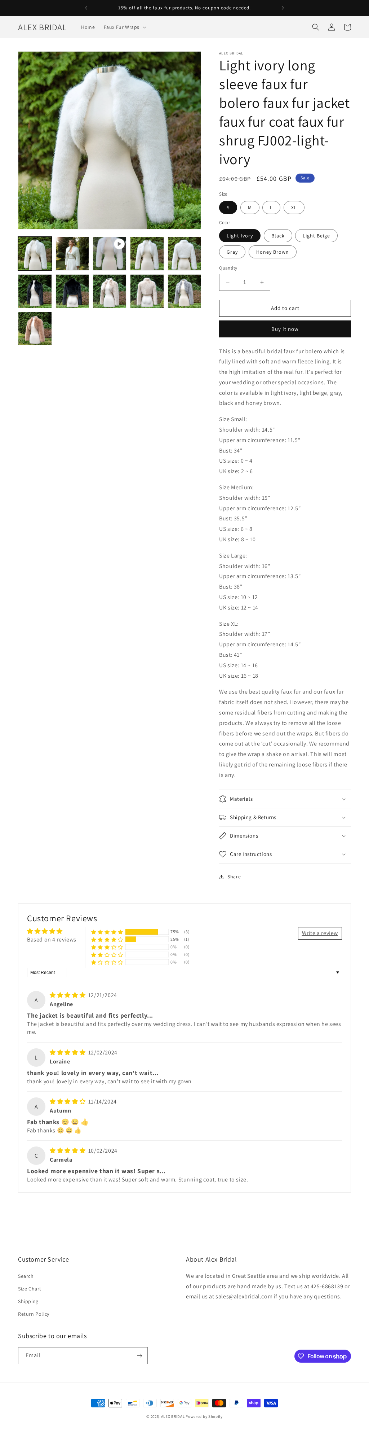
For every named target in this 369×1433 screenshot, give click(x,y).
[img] (68, 995)
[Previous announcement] (86, 8)
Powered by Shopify (204, 1416)
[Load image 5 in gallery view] (35, 291)
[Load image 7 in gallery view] (109, 291)
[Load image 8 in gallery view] (147, 291)
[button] (124, 27)
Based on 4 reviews (51, 939)
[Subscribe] (139, 1355)
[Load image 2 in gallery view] (72, 254)
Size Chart (29, 1288)
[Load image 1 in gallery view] (35, 254)
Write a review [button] (320, 933)
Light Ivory (240, 235)
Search (26, 1276)
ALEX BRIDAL (173, 1416)
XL (294, 207)
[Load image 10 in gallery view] (35, 329)
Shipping (28, 1301)
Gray (232, 252)
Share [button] (234, 876)
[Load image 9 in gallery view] (184, 291)
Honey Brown (272, 252)
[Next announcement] (283, 8)
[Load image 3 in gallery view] (147, 254)
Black (278, 235)
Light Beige (316, 235)
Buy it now (285, 329)
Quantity (228, 268)
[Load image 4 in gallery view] (184, 254)
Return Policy (33, 1314)
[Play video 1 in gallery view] (109, 254)
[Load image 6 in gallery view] (72, 291)
